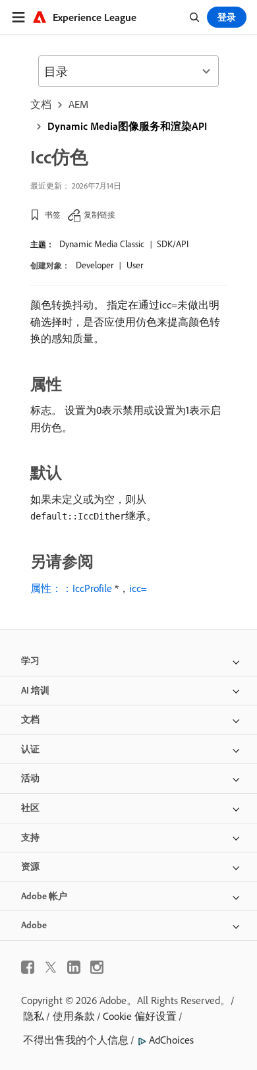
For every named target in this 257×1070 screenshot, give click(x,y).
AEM (78, 104)
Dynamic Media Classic (101, 244)
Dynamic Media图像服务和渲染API (127, 126)
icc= (138, 588)
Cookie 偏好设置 (140, 1016)
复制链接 (99, 215)
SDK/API (172, 244)
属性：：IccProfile (71, 588)
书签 (53, 215)
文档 (40, 104)
